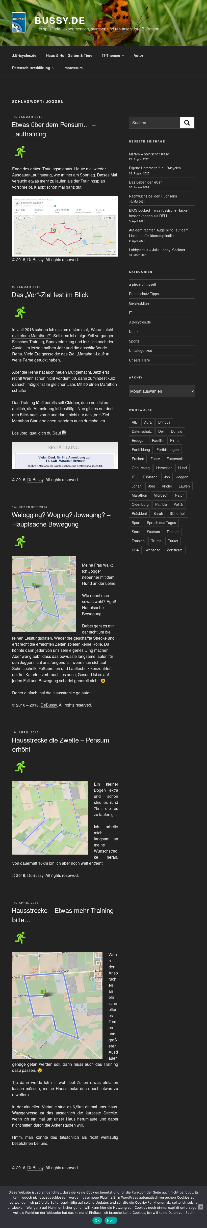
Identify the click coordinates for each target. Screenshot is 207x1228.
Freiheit (138, 458)
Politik (178, 504)
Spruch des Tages (161, 522)
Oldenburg (140, 504)
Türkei (173, 540)
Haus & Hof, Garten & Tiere (69, 55)
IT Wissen (150, 476)
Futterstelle (176, 458)
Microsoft (161, 495)
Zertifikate (175, 549)
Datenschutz (142, 431)
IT (130, 312)
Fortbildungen (168, 449)
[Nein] (200, 1206)
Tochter (173, 531)
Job (167, 476)
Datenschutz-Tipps (144, 293)
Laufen (184, 486)
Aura (148, 422)
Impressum (73, 67)
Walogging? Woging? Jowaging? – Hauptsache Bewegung (61, 519)
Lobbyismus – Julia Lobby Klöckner (157, 249)
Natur (133, 331)
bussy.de (60, 20)
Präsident (139, 513)
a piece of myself (142, 284)
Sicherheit (178, 513)
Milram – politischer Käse (149, 153)
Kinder (167, 486)
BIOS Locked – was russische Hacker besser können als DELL (159, 213)
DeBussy (35, 259)
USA (135, 549)
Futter (155, 458)
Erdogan (138, 440)
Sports (134, 341)
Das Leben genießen (146, 182)
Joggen (182, 476)
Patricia (161, 504)
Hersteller (164, 467)
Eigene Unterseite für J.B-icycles (155, 167)
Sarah (158, 513)
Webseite (152, 549)
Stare (136, 531)
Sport (136, 522)
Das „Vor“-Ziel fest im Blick (50, 294)
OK (97, 1220)
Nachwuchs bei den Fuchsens (153, 195)
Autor (138, 55)
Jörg (151, 486)
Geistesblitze (139, 303)
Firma (174, 440)
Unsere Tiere (139, 360)
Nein (111, 1220)
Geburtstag (141, 467)
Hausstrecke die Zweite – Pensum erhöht (60, 744)
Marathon (139, 495)
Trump (156, 540)
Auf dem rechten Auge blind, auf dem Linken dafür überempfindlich (159, 232)
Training (138, 540)
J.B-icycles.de (24, 55)
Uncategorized (140, 350)
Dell (161, 431)
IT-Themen (111, 55)
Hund (182, 467)
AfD (135, 422)
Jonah (137, 486)
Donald (176, 431)
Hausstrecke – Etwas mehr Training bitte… (63, 914)
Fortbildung (141, 449)
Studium (153, 531)
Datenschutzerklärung (31, 67)
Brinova (164, 422)
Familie (158, 440)
